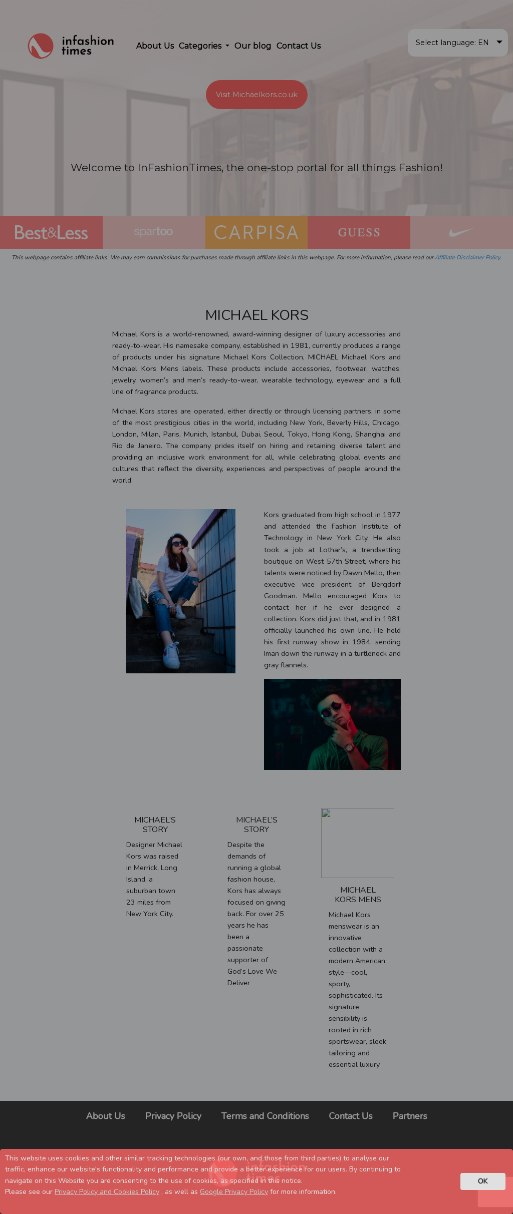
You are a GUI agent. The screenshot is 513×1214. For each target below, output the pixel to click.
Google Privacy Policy (234, 1191)
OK (483, 1181)
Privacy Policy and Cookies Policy (107, 1191)
